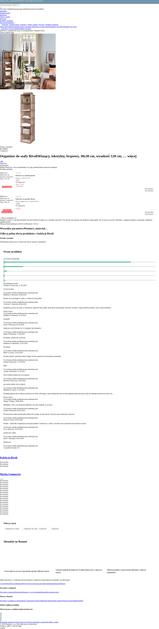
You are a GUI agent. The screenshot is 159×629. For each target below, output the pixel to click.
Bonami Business (48, 601)
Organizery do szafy (70, 27)
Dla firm (39, 601)
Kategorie (13, 27)
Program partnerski (68, 601)
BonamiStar (79, 601)
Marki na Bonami (16, 601)
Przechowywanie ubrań (41, 27)
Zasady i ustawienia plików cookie (46, 622)
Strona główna (5, 27)
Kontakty (3, 601)
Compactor (55, 529)
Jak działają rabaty (53, 592)
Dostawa (18, 592)
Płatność (44, 592)
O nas (8, 601)
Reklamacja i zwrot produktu (31, 592)
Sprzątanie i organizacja (25, 27)
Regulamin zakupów (7, 622)
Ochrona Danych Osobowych (24, 622)
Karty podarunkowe (29, 601)
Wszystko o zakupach (7, 592)
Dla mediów (58, 601)
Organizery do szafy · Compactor (35, 529)
